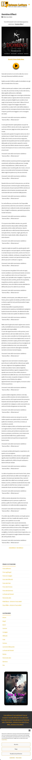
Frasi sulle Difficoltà (8, 579)
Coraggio (5, 632)
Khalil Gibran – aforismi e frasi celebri (12, 601)
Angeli (4, 621)
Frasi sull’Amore (7, 568)
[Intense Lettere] (14, 4)
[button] (29, 730)
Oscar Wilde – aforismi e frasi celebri (12, 605)
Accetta (16, 744)
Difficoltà (5, 636)
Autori (4, 625)
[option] (16, 688)
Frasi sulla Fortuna (7, 587)
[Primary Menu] (29, 4)
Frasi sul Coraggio (7, 576)
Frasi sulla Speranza (8, 590)
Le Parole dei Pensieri (8, 594)
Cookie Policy (4, 739)
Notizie (4, 654)
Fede (4, 639)
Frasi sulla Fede (7, 583)
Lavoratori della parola (8, 647)
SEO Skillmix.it (20, 547)
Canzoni (5, 628)
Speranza (5, 661)
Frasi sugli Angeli (7, 572)
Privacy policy (19, 757)
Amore (4, 617)
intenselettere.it (12, 547)
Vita (4, 665)
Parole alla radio (7, 17)
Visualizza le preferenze (16, 753)
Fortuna (5, 643)
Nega (16, 749)
